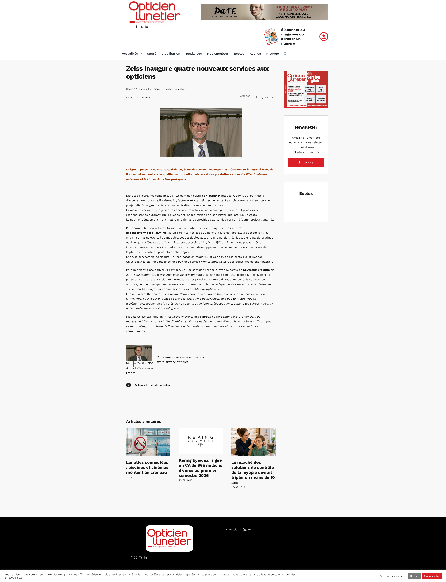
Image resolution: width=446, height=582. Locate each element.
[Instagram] (139, 557)
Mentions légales (239, 529)
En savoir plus (13, 577)
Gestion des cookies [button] (393, 576)
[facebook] (136, 26)
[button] (285, 53)
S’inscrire (306, 162)
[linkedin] (146, 26)
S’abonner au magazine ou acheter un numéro (293, 36)
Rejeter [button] (414, 576)
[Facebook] (256, 97)
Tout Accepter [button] (432, 576)
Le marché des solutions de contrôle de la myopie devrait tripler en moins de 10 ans (253, 472)
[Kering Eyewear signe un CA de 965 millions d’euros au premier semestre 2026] (201, 429)
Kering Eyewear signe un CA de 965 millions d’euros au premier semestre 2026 (200, 468)
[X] (261, 97)
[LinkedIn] (266, 97)
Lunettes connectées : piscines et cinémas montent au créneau (147, 467)
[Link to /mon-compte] (323, 36)
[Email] (272, 97)
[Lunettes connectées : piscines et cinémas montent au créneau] (148, 429)
